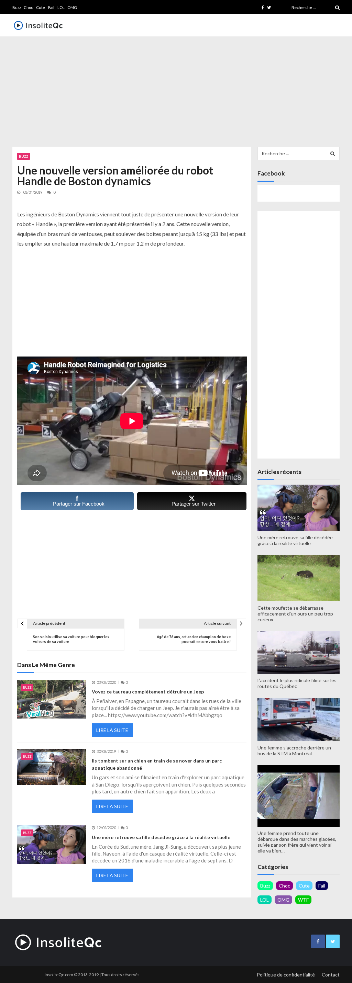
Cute (40, 7)
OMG (72, 7)
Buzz (16, 7)
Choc (28, 7)
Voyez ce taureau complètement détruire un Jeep (148, 691)
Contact (331, 975)
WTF (303, 900)
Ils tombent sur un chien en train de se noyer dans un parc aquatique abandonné (157, 764)
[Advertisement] (176, 90)
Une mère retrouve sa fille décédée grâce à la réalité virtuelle (161, 837)
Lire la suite (112, 730)
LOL (61, 7)
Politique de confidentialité (286, 975)
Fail (51, 7)
